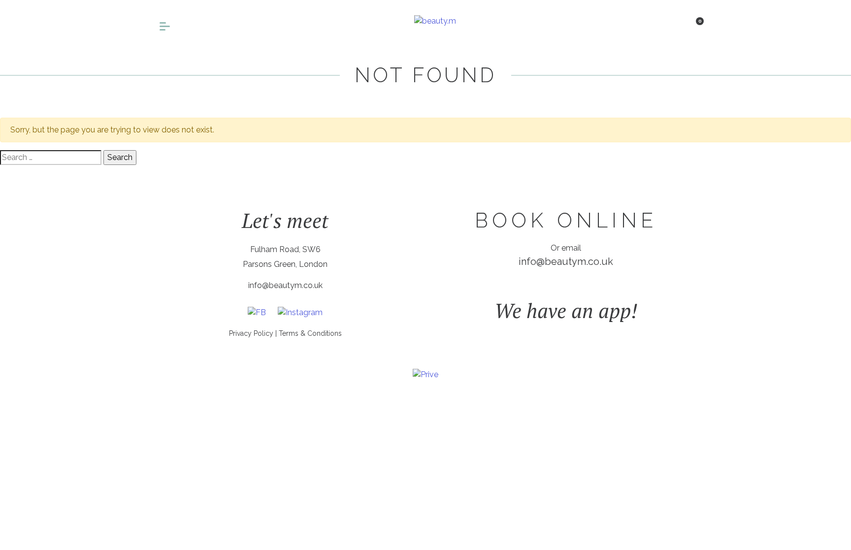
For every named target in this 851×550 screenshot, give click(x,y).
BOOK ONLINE (566, 220)
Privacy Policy (251, 333)
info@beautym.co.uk (285, 285)
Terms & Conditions (310, 333)
